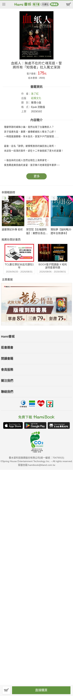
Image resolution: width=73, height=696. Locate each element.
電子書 (36, 4)
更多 (37, 176)
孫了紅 (35, 93)
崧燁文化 (36, 98)
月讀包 (45, 4)
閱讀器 (54, 4)
